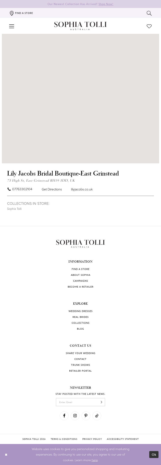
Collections (81, 322)
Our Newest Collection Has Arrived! (80, 4)
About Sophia (80, 274)
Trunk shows (80, 364)
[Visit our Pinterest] (86, 415)
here (95, 460)
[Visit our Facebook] (64, 415)
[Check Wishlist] (149, 26)
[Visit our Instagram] (75, 415)
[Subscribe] (101, 402)
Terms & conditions (64, 438)
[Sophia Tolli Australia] (80, 26)
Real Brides (81, 316)
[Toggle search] (149, 13)
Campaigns (80, 280)
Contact (80, 359)
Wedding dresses (81, 311)
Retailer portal (80, 370)
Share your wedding (80, 353)
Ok (154, 454)
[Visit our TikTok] (96, 415)
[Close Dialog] (6, 454)
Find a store (81, 269)
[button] (11, 26)
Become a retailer (80, 286)
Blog (80, 328)
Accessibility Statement (123, 438)
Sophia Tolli (14, 209)
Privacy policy (92, 438)
